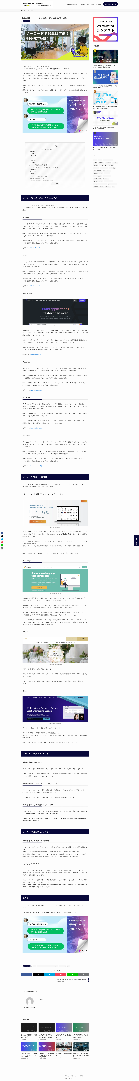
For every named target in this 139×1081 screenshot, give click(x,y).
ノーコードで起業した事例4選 (38, 165)
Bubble (33, 151)
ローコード (103, 184)
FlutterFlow (34, 156)
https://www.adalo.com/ (36, 286)
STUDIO (33, 160)
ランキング (96, 184)
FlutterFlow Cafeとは (64, 1076)
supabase (96, 168)
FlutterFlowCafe (29, 1007)
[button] (26, 974)
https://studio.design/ (36, 428)
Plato (32, 173)
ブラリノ (33, 171)
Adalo (32, 153)
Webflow (33, 158)
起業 (68, 966)
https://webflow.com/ (36, 390)
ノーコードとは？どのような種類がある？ (41, 149)
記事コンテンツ (26, 21)
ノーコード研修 (107, 176)
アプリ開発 (112, 168)
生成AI (101, 186)
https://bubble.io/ (35, 248)
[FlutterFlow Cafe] (37, 4)
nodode (49, 966)
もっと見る (55, 183)
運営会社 (82, 1076)
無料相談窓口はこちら (136, 540)
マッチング (105, 178)
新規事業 (96, 186)
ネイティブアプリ (98, 173)
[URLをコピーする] (83, 974)
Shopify (33, 162)
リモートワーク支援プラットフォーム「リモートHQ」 (45, 167)
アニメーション (104, 168)
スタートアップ (107, 170)
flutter (95, 162)
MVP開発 (115, 162)
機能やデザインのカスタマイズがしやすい (42, 180)
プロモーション (97, 178)
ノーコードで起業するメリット (38, 176)
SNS (106, 165)
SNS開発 (111, 165)
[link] (41, 999)
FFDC (111, 160)
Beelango (33, 169)
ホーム (56, 1076)
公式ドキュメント (112, 184)
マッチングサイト (108, 181)
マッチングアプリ (98, 181)
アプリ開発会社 (97, 170)
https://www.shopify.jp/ (36, 466)
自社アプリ (107, 186)
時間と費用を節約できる (37, 178)
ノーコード (55, 966)
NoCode (96, 165)
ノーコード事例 (62, 966)
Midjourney (108, 162)
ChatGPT (106, 160)
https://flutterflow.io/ (35, 354)
